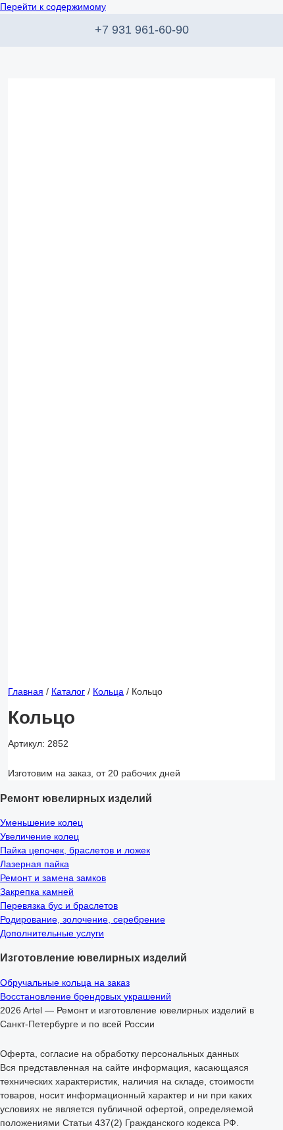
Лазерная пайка (34, 864)
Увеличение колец (39, 836)
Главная (25, 691)
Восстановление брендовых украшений (85, 996)
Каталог (68, 691)
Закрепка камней (37, 891)
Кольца (108, 691)
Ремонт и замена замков (53, 878)
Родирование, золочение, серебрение (82, 919)
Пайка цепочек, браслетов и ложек (75, 850)
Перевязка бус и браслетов (59, 905)
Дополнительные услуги (52, 933)
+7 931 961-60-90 (142, 29)
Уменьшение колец (41, 822)
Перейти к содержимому (53, 6)
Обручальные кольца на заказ (65, 982)
